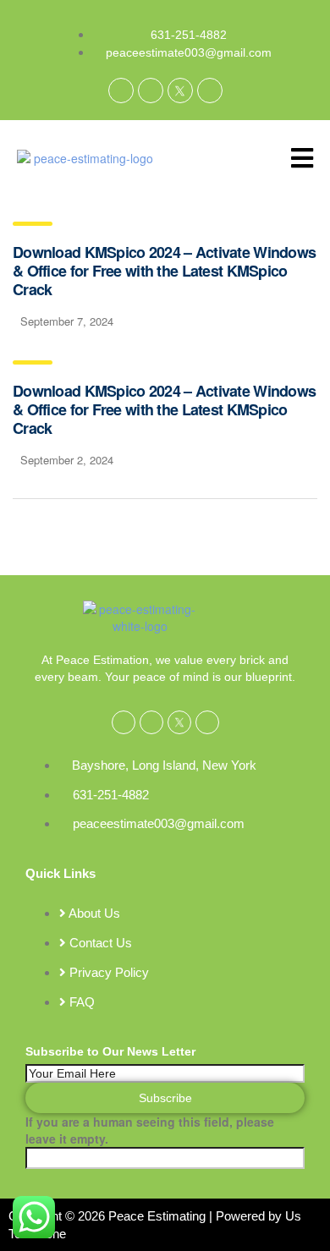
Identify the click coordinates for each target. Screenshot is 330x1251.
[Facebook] (121, 90)
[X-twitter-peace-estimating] (180, 90)
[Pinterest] (210, 90)
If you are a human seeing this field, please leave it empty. (149, 1130)
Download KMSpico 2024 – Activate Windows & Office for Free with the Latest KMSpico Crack (164, 270)
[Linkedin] (150, 90)
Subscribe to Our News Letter (110, 1051)
